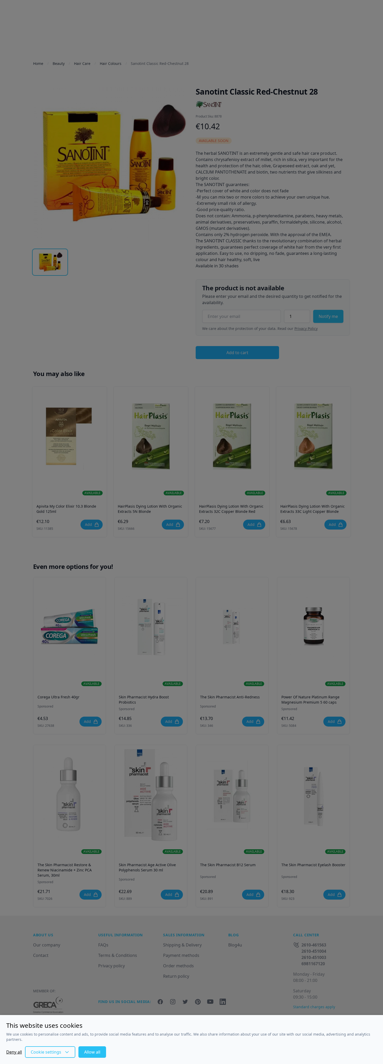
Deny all (14, 1052)
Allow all (92, 1052)
